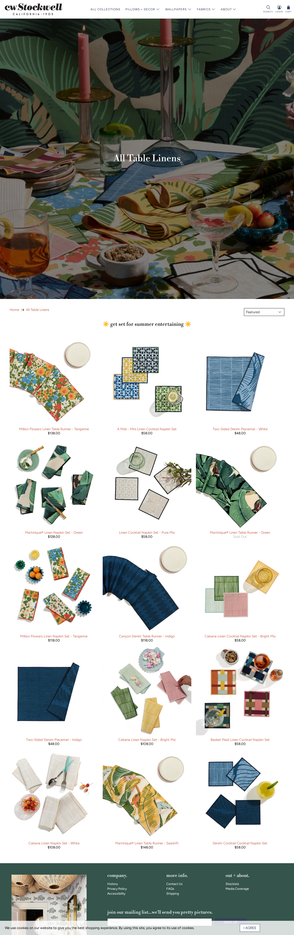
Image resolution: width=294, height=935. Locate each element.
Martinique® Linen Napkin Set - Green (54, 532)
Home (14, 310)
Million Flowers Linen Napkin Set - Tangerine (54, 636)
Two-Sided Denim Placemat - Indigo (54, 740)
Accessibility (116, 894)
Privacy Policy (117, 889)
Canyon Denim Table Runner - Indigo (147, 636)
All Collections (105, 9)
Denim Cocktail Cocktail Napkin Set (240, 843)
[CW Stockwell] (33, 9)
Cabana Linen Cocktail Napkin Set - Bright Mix (240, 636)
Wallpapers (176, 9)
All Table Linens (37, 310)
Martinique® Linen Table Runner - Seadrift (147, 843)
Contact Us (174, 884)
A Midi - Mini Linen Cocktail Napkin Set (147, 429)
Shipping (172, 894)
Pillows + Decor (140, 9)
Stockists (232, 884)
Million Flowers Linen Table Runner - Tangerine (54, 429)
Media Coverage (237, 889)
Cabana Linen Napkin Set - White (53, 843)
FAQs (170, 889)
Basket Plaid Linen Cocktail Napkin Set (240, 740)
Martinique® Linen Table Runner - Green (240, 532)
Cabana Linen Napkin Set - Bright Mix (147, 740)
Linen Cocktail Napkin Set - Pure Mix (147, 532)
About (226, 9)
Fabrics (204, 9)
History (112, 884)
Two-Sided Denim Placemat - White (240, 429)
